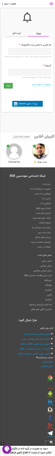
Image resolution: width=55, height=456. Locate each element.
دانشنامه (48, 299)
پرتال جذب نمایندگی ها (41, 227)
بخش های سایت (45, 255)
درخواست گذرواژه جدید (41, 84)
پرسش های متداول (43, 237)
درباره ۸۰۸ (47, 184)
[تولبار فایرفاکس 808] (50, 387)
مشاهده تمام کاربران (21, 136)
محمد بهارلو (42, 162)
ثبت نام (17, 33)
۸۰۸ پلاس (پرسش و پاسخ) (40, 304)
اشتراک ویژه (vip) (43, 208)
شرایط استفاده (45, 222)
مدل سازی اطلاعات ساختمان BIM (38, 275)
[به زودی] (14, 120)
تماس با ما (46, 198)
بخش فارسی (47, 361)
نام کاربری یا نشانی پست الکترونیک (35, 45)
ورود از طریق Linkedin (27, 104)
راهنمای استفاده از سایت (41, 242)
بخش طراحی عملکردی (42, 271)
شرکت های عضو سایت (41, 218)
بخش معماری (46, 266)
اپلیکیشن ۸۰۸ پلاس (43, 194)
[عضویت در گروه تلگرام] (50, 434)
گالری (49, 295)
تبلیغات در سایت (44, 247)
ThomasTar (14, 162)
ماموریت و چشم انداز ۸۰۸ (40, 189)
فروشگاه (48, 285)
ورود (38, 33)
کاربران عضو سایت (43, 213)
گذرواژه (47, 66)
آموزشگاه (48, 280)
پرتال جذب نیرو (44, 232)
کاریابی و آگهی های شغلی (41, 309)
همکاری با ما (45, 203)
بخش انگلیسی (47, 366)
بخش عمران (47, 261)
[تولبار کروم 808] (50, 379)
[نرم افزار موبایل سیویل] (50, 395)
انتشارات (48, 290)
